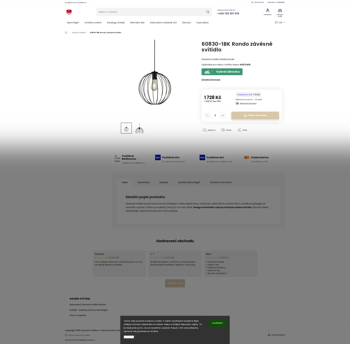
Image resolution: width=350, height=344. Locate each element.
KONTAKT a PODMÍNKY (276, 2)
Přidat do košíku (257, 115)
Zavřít (273, 138)
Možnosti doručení (248, 103)
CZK (280, 23)
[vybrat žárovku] (222, 74)
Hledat (208, 11)
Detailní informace (211, 79)
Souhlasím (217, 322)
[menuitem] (73, 23)
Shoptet (75, 340)
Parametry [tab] (144, 182)
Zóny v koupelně (78, 315)
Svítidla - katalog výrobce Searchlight (89, 310)
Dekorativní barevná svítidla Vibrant (88, 304)
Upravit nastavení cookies (79, 335)
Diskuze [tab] (164, 182)
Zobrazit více (175, 283)
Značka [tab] (189, 182)
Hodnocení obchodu (175, 241)
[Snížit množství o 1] (207, 115)
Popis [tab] (125, 182)
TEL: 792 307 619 (257, 2)
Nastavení (129, 337)
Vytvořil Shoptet (278, 335)
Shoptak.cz (90, 340)
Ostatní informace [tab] (221, 182)
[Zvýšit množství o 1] (223, 115)
